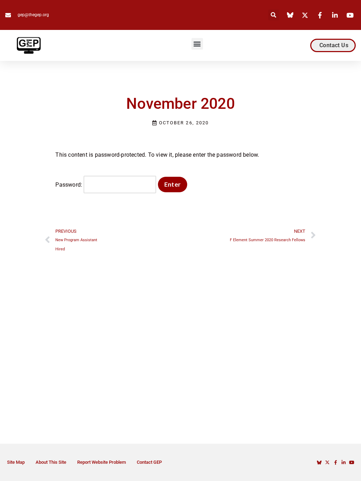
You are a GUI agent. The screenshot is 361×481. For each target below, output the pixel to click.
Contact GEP (149, 462)
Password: (69, 184)
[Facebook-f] (335, 462)
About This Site (51, 462)
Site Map (16, 462)
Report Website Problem (101, 462)
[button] (273, 15)
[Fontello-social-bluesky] (319, 462)
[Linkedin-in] (343, 462)
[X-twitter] (327, 462)
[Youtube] (351, 462)
